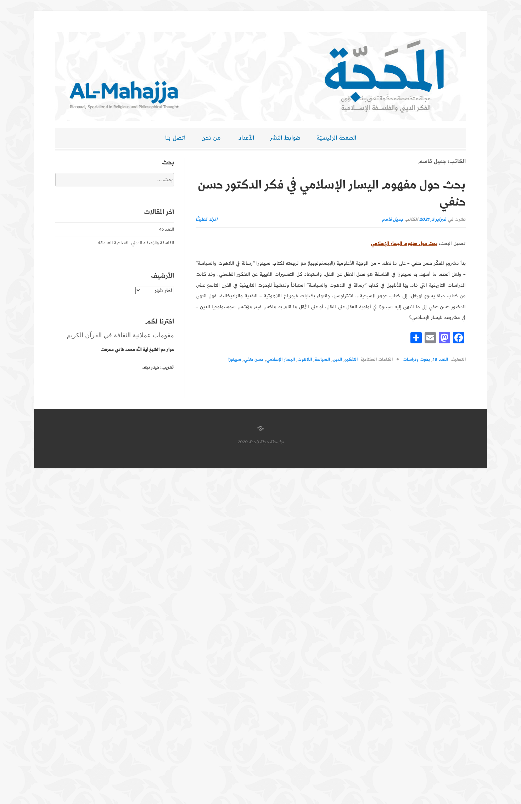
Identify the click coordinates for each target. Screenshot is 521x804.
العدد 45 (166, 229)
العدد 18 (440, 359)
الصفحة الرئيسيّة (336, 137)
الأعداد (246, 137)
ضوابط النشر (285, 137)
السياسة (322, 359)
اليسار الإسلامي (280, 359)
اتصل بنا (175, 137)
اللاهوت (305, 359)
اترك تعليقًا (207, 219)
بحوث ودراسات (416, 359)
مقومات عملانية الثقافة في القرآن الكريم (120, 335)
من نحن (211, 137)
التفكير (351, 359)
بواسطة (277, 442)
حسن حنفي (253, 359)
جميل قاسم (392, 219)
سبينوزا (234, 359)
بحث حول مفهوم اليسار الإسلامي (404, 243)
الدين (337, 359)
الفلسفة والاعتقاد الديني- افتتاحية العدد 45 (136, 243)
